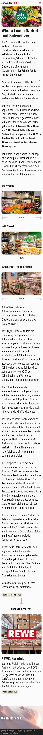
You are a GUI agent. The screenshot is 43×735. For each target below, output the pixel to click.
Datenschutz (23, 732)
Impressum (16, 732)
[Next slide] (39, 217)
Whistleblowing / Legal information (9, 733)
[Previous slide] (5, 217)
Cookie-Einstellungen (6, 732)
